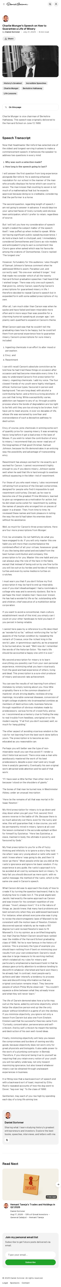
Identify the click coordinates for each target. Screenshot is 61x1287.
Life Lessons (10, 93)
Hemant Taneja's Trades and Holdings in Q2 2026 (32, 1206)
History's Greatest (13, 83)
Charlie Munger (11, 88)
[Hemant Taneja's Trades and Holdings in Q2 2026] (30, 1184)
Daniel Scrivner (12, 32)
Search (50, 4)
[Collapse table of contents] (6, 107)
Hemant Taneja (36, 1217)
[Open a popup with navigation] (3, 4)
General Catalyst (18, 1217)
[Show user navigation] (56, 4)
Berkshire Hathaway (32, 88)
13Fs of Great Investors (36, 1214)
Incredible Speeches (36, 83)
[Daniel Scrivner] (17, 4)
